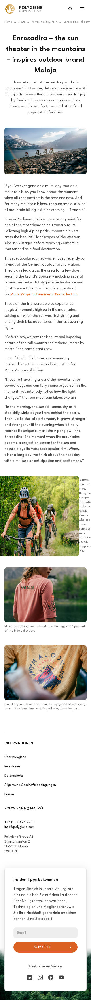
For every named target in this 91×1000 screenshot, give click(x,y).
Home (8, 22)
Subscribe (42, 947)
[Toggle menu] (82, 9)
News (21, 22)
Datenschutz (13, 776)
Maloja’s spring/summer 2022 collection (44, 294)
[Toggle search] (70, 9)
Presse (9, 794)
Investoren (12, 766)
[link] (24, 9)
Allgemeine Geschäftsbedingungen (30, 785)
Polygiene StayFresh (44, 22)
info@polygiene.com (19, 827)
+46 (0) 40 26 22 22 (19, 822)
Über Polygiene (15, 757)
